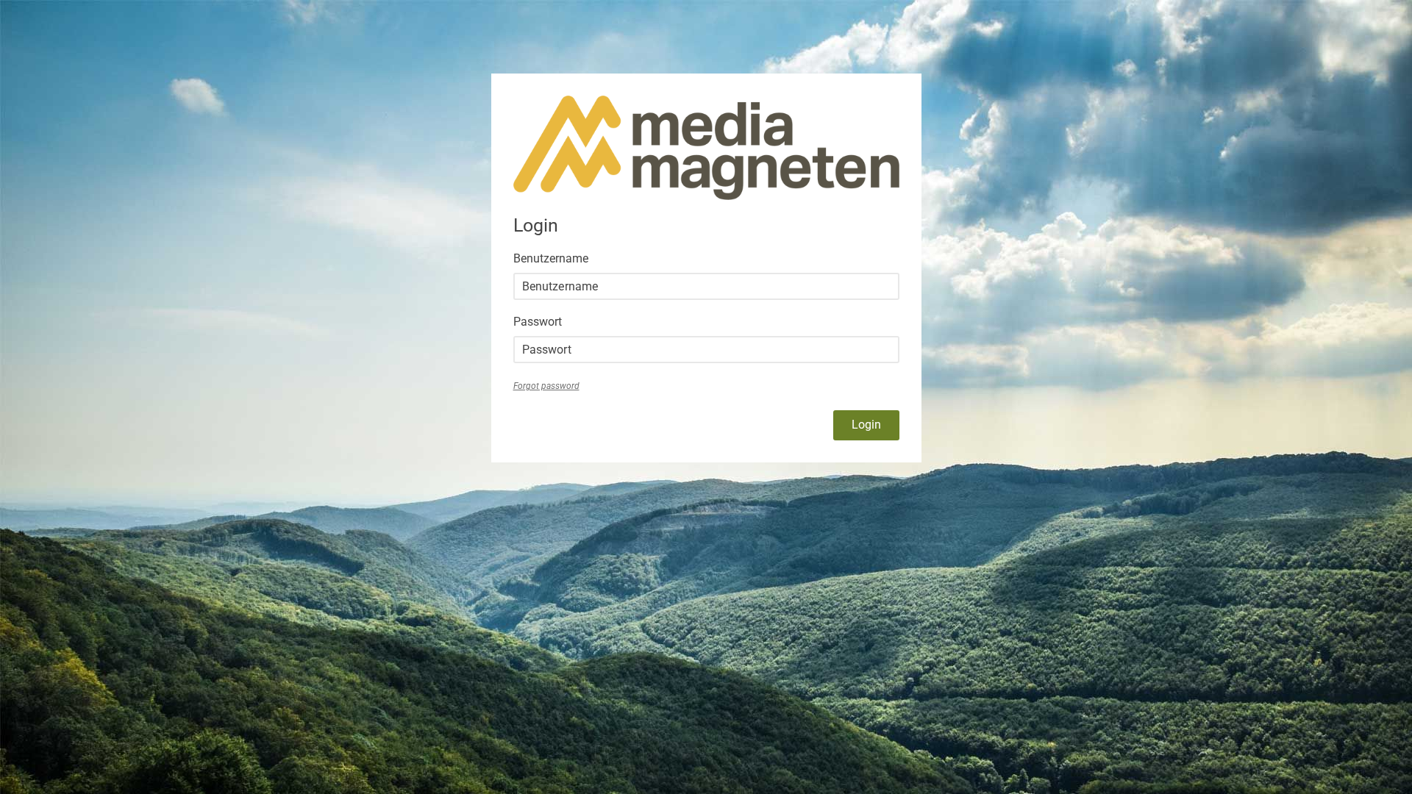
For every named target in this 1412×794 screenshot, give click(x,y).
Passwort (537, 322)
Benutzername (550, 258)
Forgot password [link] (546, 386)
